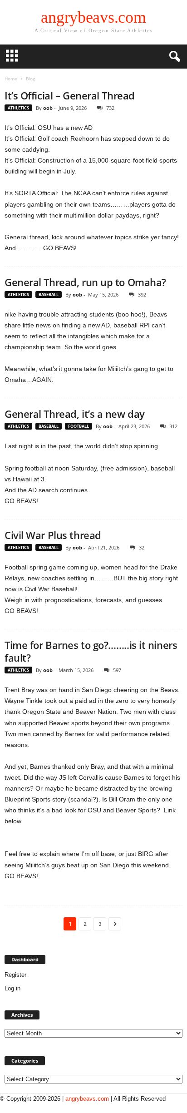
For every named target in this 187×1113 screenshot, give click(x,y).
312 (173, 426)
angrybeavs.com (87, 1098)
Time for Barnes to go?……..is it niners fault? (91, 651)
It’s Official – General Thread (70, 95)
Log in (12, 988)
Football (78, 426)
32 (141, 547)
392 (142, 294)
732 (110, 107)
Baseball (49, 294)
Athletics (18, 108)
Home (11, 78)
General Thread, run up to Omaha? (85, 282)
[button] (173, 57)
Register (15, 974)
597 (117, 670)
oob (48, 107)
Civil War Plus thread (53, 535)
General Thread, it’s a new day (75, 413)
